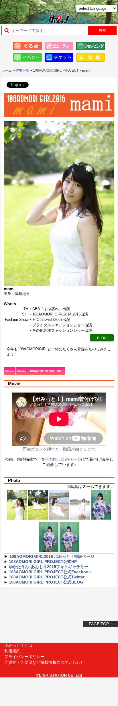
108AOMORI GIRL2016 (46, 371)
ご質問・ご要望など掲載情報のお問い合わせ (44, 662)
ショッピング (90, 46)
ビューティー (59, 46)
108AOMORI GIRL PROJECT (55, 71)
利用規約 (12, 651)
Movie (9, 371)
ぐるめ (27, 46)
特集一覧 (22, 71)
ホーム (6, 71)
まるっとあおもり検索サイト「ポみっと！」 (18, 10)
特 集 (90, 57)
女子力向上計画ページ (61, 459)
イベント (27, 57)
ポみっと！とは (18, 645)
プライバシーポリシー (24, 656)
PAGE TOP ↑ (100, 623)
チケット (59, 57)
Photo (21, 371)
